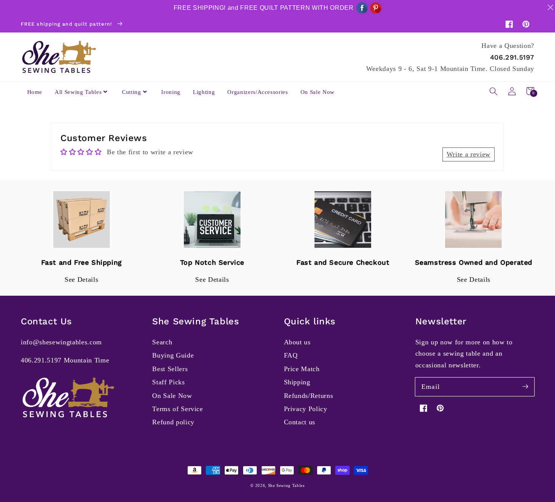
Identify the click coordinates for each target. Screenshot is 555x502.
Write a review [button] (468, 154)
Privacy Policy (305, 409)
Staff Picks (168, 382)
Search (162, 342)
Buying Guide (173, 355)
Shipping (297, 382)
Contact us (300, 422)
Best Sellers (170, 369)
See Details (81, 279)
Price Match (302, 369)
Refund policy (173, 422)
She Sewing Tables (286, 485)
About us (297, 342)
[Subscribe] (525, 387)
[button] (493, 91)
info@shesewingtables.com (61, 342)
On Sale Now (172, 395)
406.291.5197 (512, 57)
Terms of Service (177, 409)
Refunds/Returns (308, 395)
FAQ (291, 355)
